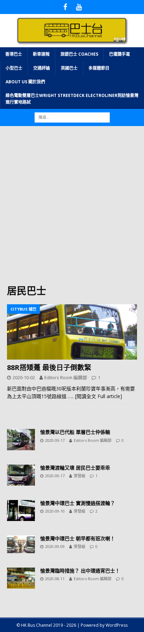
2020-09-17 (55, 440)
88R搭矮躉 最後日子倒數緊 (49, 367)
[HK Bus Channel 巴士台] (72, 43)
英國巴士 (69, 68)
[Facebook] (65, 7)
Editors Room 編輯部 (65, 377)
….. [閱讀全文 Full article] (95, 396)
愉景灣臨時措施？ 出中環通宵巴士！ (80, 570)
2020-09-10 (55, 511)
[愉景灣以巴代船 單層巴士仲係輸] (21, 439)
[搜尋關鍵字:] (72, 117)
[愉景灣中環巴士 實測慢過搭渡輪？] (21, 510)
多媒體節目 (98, 68)
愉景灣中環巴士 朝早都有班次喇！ (77, 538)
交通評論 (41, 68)
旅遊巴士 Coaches (79, 54)
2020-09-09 (55, 546)
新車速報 (41, 54)
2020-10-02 (24, 377)
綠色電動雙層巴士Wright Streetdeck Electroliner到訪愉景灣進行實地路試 (72, 98)
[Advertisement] (72, 209)
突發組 (79, 475)
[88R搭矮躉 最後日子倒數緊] (72, 332)
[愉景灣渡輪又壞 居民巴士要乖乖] (21, 475)
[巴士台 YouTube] (79, 7)
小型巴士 (14, 68)
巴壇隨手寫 (119, 54)
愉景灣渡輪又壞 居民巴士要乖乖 (75, 467)
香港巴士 (13, 54)
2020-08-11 (55, 578)
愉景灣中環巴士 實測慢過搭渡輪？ (77, 503)
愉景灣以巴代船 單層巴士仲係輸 (75, 432)
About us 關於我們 (25, 82)
